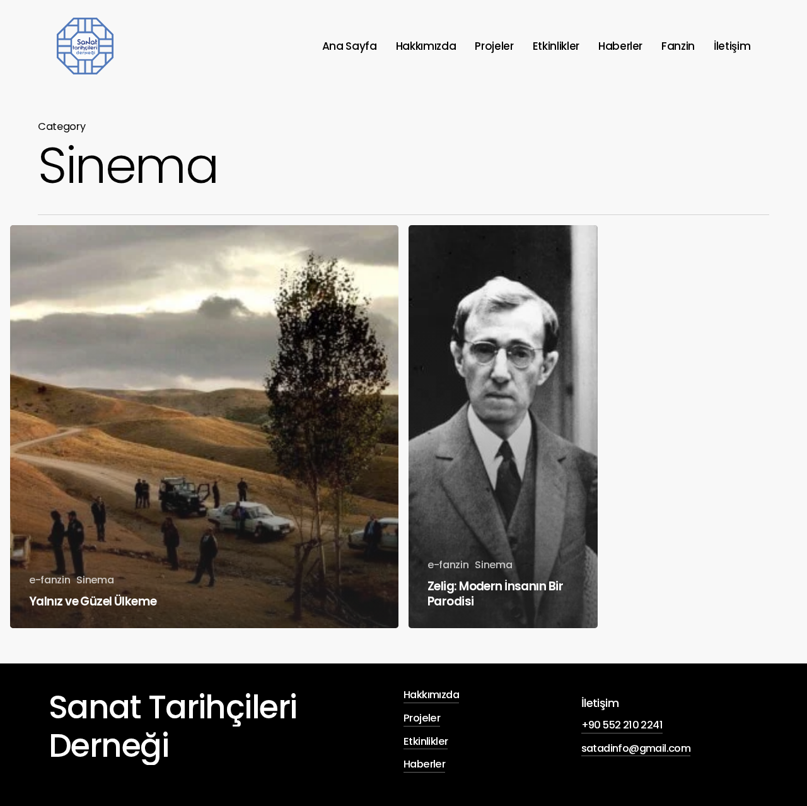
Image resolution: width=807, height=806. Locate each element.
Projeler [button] (422, 718)
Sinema (94, 580)
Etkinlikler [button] (426, 741)
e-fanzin (49, 580)
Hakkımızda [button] (431, 694)
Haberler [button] (424, 764)
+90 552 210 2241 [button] (622, 725)
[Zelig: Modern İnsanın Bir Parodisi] (503, 426)
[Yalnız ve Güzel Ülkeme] (204, 426)
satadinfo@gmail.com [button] (636, 748)
